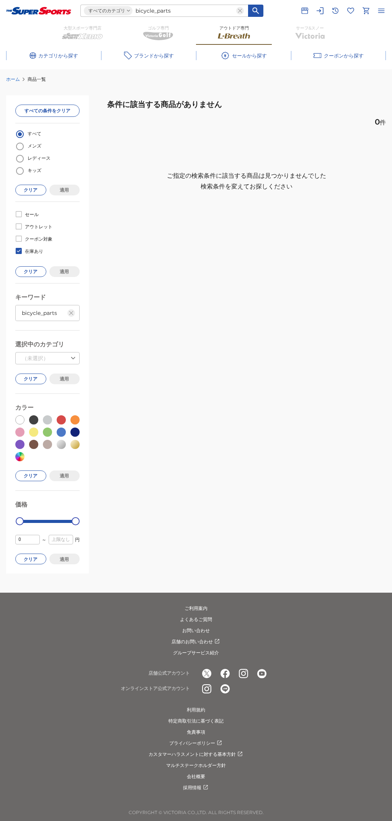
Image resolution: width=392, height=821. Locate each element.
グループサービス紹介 (196, 652)
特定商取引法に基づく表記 (196, 721)
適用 (64, 190)
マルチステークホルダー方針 (196, 765)
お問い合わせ (196, 630)
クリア (31, 190)
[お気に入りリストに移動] (350, 10)
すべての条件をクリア (47, 110)
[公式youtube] (261, 673)
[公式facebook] (225, 673)
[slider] (20, 521)
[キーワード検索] (255, 11)
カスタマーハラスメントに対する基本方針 (192, 754)
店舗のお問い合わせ (192, 641)
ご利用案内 (196, 608)
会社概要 (196, 776)
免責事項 (196, 732)
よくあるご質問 (196, 619)
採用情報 (192, 787)
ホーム (13, 79)
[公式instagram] (243, 673)
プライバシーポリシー (192, 743)
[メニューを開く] (381, 11)
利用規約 (196, 710)
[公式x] (206, 673)
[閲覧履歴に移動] (335, 11)
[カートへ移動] (366, 10)
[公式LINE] (225, 688)
